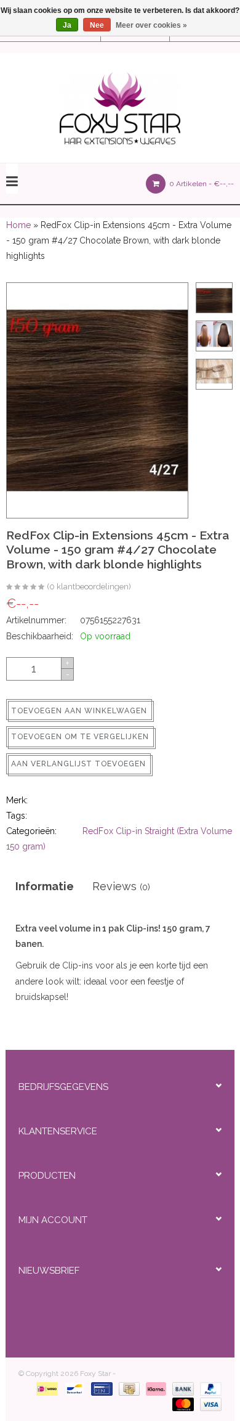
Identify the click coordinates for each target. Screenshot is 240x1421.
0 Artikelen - (200, 183)
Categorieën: (31, 831)
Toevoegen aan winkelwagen (79, 710)
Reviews (121, 886)
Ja (67, 25)
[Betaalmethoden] (44, 1388)
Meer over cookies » (151, 25)
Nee (97, 25)
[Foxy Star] (120, 108)
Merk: (17, 800)
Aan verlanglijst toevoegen (78, 764)
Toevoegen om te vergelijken (80, 736)
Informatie (44, 886)
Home (18, 225)
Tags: (16, 816)
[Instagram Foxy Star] (161, 1304)
